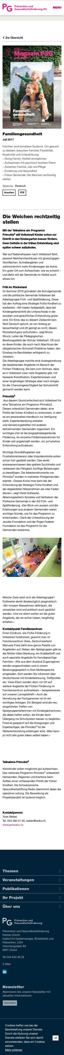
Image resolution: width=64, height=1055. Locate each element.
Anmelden (10, 1003)
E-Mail (7, 964)
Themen (10, 871)
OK (55, 1038)
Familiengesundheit (22, 134)
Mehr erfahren (13, 1050)
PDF (22, 193)
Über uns (11, 906)
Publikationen (16, 889)
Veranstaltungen (18, 880)
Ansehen (9, 193)
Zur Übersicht (14, 37)
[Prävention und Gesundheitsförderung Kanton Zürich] (32, 7)
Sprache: (8, 186)
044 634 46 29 (15, 957)
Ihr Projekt (13, 898)
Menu (57, 7)
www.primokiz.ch (13, 825)
